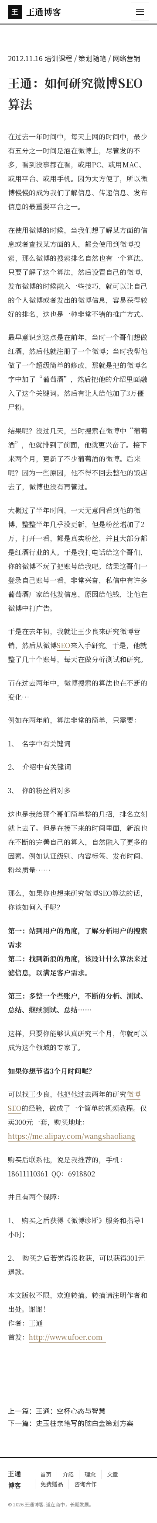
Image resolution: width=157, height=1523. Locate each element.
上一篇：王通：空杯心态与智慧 (57, 1410)
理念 (90, 1474)
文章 (112, 1474)
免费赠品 (52, 1484)
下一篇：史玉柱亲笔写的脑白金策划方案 (70, 1423)
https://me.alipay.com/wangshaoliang (72, 1136)
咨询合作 (85, 1484)
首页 (45, 1474)
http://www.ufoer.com (67, 1337)
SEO (63, 645)
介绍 (68, 1474)
